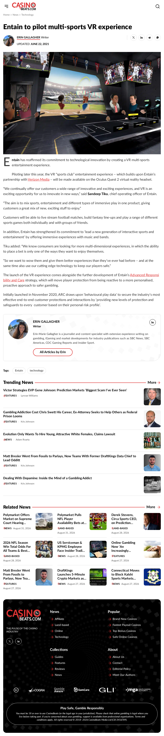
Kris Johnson (27, 421)
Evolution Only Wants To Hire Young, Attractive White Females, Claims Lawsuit (59, 434)
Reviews (60, 669)
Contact (117, 663)
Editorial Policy (122, 669)
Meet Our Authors (124, 675)
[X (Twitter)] (9, 641)
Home (6, 15)
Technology (27, 15)
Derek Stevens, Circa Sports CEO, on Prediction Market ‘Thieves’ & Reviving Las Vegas (125, 523)
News (15, 15)
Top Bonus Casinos (124, 631)
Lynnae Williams (29, 395)
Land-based (66, 528)
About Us (118, 657)
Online (59, 631)
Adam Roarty (23, 439)
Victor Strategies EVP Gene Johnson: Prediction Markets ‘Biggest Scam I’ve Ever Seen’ (65, 390)
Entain (19, 370)
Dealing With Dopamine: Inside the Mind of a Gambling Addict (47, 478)
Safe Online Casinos (125, 637)
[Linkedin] (18, 641)
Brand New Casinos (125, 619)
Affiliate (59, 619)
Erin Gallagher (28, 37)
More (152, 382)
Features (10, 395)
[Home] (24, 6)
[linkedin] (152, 322)
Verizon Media (38, 179)
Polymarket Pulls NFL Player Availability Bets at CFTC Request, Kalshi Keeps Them (71, 523)
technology (36, 370)
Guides (59, 657)
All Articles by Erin (53, 352)
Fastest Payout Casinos (127, 625)
